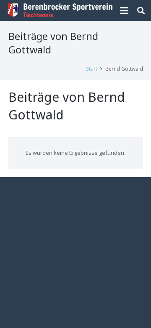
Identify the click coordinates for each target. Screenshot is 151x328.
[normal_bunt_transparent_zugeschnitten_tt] (60, 10)
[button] (124, 10)
